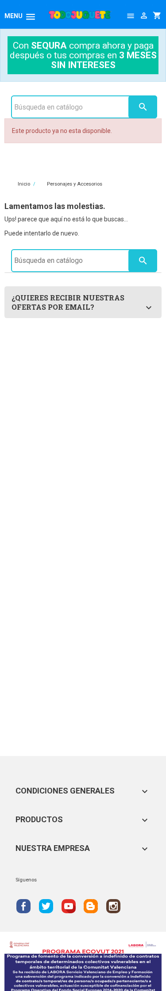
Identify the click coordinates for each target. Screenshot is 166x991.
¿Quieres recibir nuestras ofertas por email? (68, 302)
